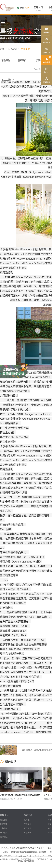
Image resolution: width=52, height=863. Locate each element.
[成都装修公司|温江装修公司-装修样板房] (7, 7)
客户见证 (27, 828)
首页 (2, 49)
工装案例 (38, 60)
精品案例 (5, 60)
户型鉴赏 (4, 832)
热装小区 (27, 820)
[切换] (27, 8)
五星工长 (27, 832)
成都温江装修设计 (28, 859)
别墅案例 (22, 60)
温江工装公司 (7, 80)
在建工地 (27, 824)
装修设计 (12, 49)
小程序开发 (14, 859)
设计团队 (4, 837)
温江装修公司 (43, 859)
